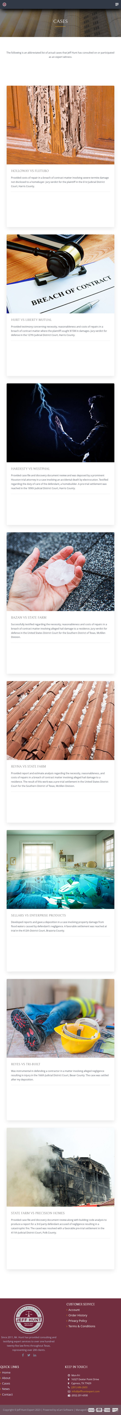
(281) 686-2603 (79, 1387)
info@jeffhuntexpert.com (86, 1391)
